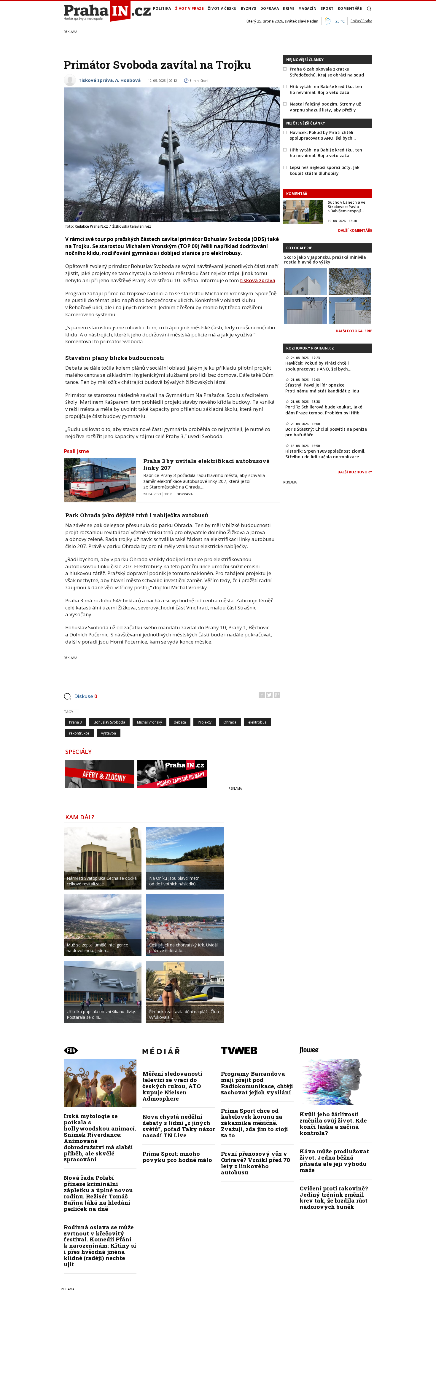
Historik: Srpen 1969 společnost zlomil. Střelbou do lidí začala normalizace (325, 454)
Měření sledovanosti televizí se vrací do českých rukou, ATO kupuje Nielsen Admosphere (172, 1086)
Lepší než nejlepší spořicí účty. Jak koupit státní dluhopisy (324, 170)
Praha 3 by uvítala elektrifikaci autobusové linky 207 (206, 464)
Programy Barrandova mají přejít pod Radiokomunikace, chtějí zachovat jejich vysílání (257, 1083)
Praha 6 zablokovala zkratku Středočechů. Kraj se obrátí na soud (327, 72)
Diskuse (85, 696)
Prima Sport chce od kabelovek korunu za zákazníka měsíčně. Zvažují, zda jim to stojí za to (254, 1123)
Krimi (288, 8)
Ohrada (229, 722)
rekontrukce (79, 733)
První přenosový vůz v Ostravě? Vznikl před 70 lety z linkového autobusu (255, 1163)
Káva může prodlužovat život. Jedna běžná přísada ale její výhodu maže (334, 1160)
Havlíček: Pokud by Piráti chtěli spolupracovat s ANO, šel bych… (323, 135)
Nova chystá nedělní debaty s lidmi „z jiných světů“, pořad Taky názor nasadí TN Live (178, 1126)
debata (180, 722)
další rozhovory (355, 472)
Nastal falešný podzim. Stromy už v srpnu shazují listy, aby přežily (325, 107)
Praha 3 (75, 722)
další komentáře (355, 230)
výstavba (108, 733)
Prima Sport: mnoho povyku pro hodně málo (177, 1156)
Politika (162, 8)
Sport (327, 8)
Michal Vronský (149, 722)
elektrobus (257, 722)
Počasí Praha (361, 20)
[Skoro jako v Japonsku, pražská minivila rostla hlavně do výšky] (305, 281)
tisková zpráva (257, 280)
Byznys (248, 8)
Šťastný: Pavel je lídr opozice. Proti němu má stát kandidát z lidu (322, 388)
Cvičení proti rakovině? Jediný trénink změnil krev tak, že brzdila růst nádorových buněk (334, 1197)
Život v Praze (189, 8)
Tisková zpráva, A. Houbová (110, 80)
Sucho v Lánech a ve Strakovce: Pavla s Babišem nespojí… (346, 206)
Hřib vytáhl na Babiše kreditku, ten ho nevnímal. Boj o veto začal (326, 89)
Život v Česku (222, 8)
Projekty (204, 722)
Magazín (307, 8)
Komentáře (350, 8)
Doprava (269, 8)
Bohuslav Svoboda (109, 722)
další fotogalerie (354, 330)
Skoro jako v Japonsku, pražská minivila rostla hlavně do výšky (325, 259)
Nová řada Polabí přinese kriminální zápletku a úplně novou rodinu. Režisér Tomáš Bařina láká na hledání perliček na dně (98, 1193)
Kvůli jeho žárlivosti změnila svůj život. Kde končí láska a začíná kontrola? (333, 1123)
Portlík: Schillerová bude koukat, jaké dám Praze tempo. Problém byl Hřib (323, 410)
